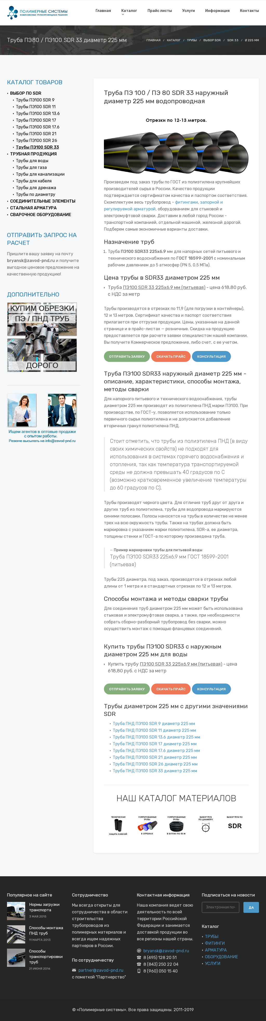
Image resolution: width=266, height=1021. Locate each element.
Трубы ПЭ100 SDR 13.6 (38, 113)
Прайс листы (160, 11)
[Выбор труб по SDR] (234, 825)
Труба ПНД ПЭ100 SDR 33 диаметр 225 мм (155, 770)
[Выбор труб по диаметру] (205, 825)
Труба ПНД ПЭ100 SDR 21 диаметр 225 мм (155, 757)
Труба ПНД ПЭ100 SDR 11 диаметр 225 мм (154, 730)
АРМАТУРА (216, 950)
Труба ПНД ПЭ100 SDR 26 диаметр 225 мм (155, 764)
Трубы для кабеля (34, 180)
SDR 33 (232, 40)
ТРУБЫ (211, 936)
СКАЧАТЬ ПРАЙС (170, 356)
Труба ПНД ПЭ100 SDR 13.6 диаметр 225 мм (156, 737)
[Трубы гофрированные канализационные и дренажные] (147, 825)
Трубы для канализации (40, 174)
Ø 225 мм (252, 40)
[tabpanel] (118, 825)
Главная (103, 11)
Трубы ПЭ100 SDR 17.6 (37, 127)
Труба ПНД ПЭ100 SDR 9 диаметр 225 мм (154, 723)
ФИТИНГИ (215, 943)
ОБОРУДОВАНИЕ (221, 956)
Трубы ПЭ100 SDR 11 (36, 106)
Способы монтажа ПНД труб (46, 931)
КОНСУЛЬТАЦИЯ (211, 356)
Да (251, 907)
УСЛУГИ (212, 963)
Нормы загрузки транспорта (44, 907)
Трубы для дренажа (36, 187)
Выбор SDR (212, 40)
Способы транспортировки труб (46, 956)
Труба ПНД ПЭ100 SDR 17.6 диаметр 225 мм (156, 750)
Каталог (129, 11)
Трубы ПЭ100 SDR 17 (36, 120)
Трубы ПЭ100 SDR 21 (36, 133)
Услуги (188, 11)
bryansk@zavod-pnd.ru (166, 950)
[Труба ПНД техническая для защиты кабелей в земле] (118, 825)
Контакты (249, 11)
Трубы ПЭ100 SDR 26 (36, 140)
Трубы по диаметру (35, 194)
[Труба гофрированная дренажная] (176, 825)
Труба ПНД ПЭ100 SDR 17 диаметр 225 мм (155, 743)
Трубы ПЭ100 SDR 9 (35, 100)
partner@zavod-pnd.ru (100, 970)
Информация (217, 11)
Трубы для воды (32, 160)
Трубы (192, 40)
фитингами (186, 202)
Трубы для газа (31, 167)
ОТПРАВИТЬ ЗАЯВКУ (127, 356)
